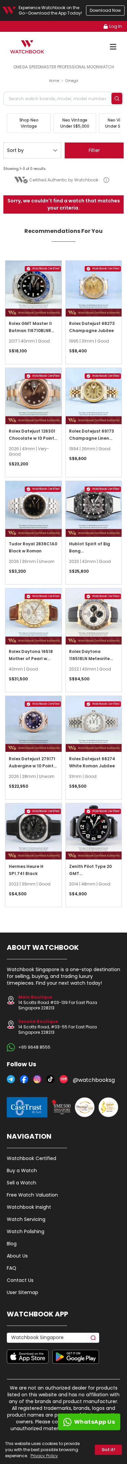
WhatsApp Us (94, 1422)
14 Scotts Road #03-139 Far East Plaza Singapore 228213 (57, 1002)
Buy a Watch (22, 1170)
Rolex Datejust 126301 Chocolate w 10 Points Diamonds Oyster (33, 438)
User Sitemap (22, 1292)
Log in (115, 26)
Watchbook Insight (29, 1207)
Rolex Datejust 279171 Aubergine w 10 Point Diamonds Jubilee (32, 766)
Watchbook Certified (31, 1158)
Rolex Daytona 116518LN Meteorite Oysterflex (89, 659)
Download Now (105, 10)
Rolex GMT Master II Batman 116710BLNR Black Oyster (30, 331)
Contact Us (20, 1280)
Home (54, 80)
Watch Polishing (25, 1231)
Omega (71, 80)
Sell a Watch (21, 1182)
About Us (17, 1255)
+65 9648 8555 (34, 1047)
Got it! (108, 1449)
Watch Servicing (26, 1219)
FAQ (11, 1268)
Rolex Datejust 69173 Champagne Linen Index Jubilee (91, 438)
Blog (12, 1243)
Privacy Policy (44, 1456)
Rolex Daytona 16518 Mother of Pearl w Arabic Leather (31, 659)
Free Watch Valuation (32, 1195)
